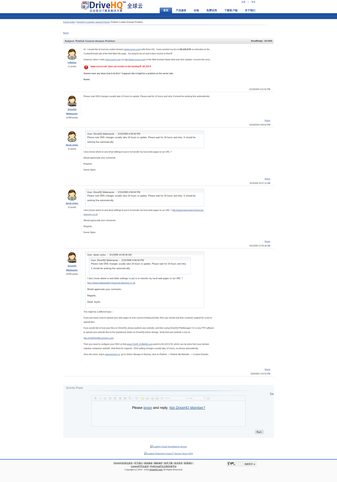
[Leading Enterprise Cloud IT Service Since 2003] (168, 453)
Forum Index (69, 22)
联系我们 (188, 463)
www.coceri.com (132, 49)
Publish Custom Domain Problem (127, 22)
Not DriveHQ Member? (187, 408)
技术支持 (178, 463)
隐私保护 (158, 463)
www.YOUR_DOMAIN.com (139, 344)
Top (272, 393)
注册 (243, 2)
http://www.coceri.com (134, 59)
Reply (66, 33)
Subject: (70, 41)
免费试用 (211, 10)
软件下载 (168, 463)
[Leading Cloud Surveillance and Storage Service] (168, 446)
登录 (253, 2)
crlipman (72, 62)
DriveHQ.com (156, 469)
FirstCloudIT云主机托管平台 (163, 466)
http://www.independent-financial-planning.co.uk (111, 283)
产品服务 (181, 10)
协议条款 (148, 463)
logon (148, 408)
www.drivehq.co (112, 354)
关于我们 (250, 10)
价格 (196, 10)
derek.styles (72, 145)
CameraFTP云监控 (140, 466)
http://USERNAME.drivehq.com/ (99, 338)
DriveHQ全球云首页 (123, 463)
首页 (165, 10)
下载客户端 (230, 10)
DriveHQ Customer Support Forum (93, 22)
